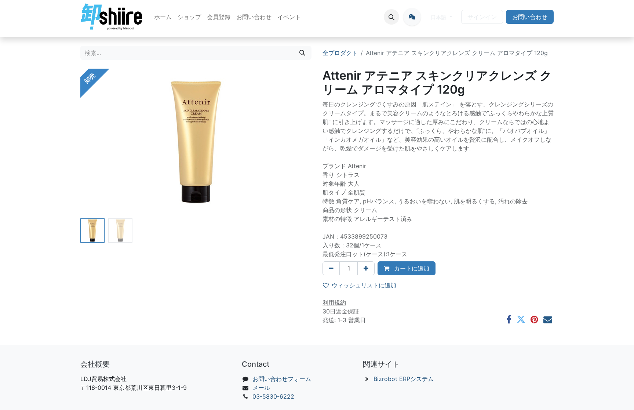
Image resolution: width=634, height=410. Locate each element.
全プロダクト (340, 53)
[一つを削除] (331, 268)
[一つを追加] (366, 268)
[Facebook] (508, 319)
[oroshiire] (412, 17)
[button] (391, 17)
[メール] (547, 319)
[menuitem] (163, 17)
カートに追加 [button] (410, 268)
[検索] (302, 53)
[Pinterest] (534, 319)
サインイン (482, 17)
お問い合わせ (529, 17)
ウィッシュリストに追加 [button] (364, 285)
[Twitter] (521, 319)
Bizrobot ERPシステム (404, 378)
